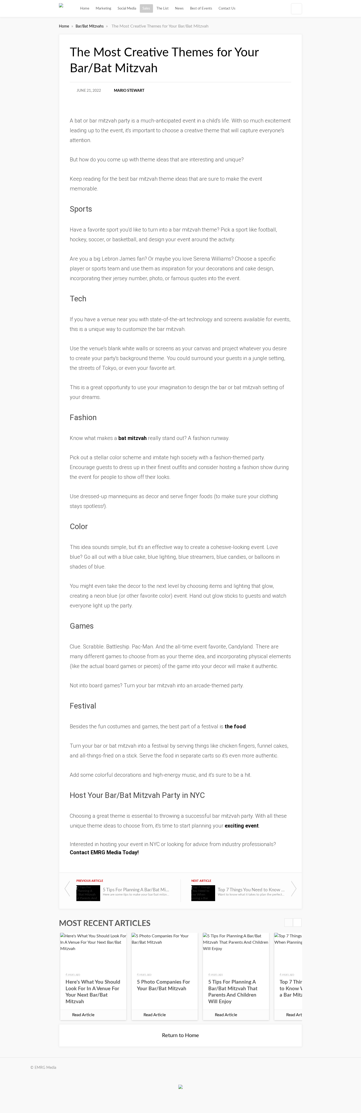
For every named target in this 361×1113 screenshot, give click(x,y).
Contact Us (227, 8)
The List (162, 8)
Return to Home (180, 1035)
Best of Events (201, 8)
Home (84, 8)
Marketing (103, 8)
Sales (146, 8)
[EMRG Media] (61, 8)
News (179, 8)
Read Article (83, 1015)
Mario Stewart (129, 91)
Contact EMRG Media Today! (104, 852)
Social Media (127, 8)
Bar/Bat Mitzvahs (90, 26)
